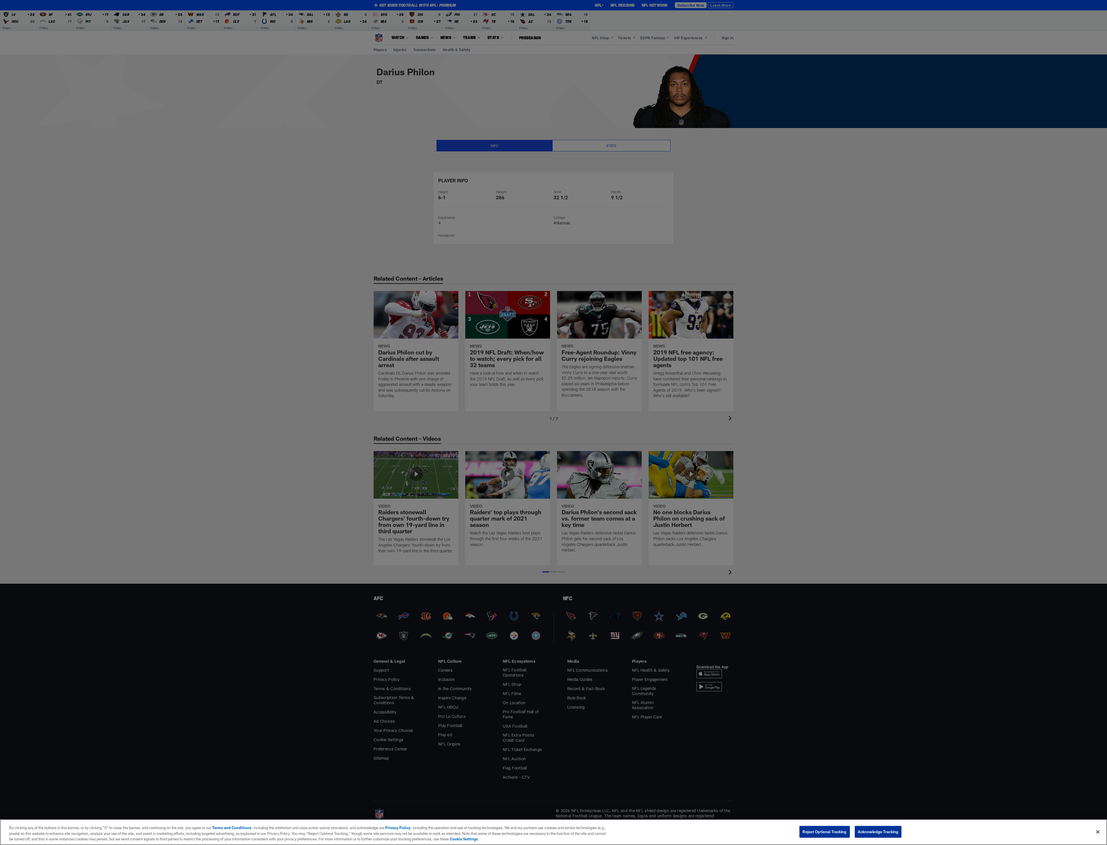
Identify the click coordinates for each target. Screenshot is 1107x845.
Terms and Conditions (231, 827)
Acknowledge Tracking (878, 831)
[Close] (1097, 831)
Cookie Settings (464, 839)
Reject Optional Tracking (824, 831)
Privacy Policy (398, 827)
